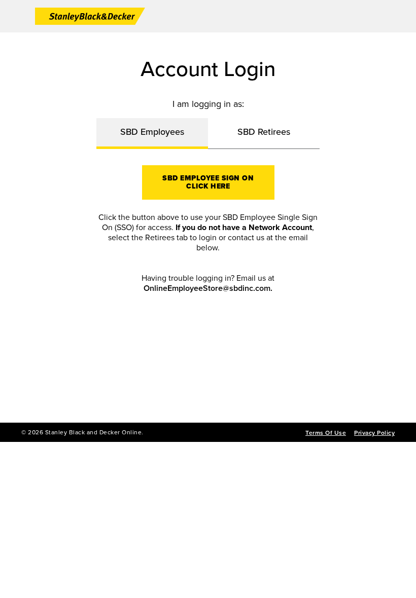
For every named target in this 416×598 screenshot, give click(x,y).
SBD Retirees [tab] (263, 131)
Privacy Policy (374, 433)
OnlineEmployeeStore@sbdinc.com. (208, 288)
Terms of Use (325, 433)
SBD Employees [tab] (152, 131)
